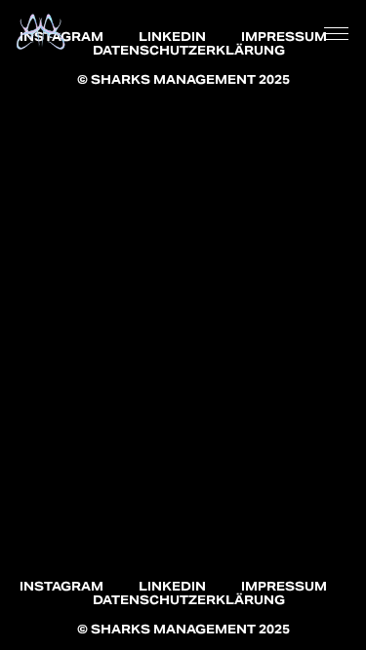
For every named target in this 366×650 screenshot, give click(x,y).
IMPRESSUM (284, 36)
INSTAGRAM (61, 586)
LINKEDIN (172, 36)
